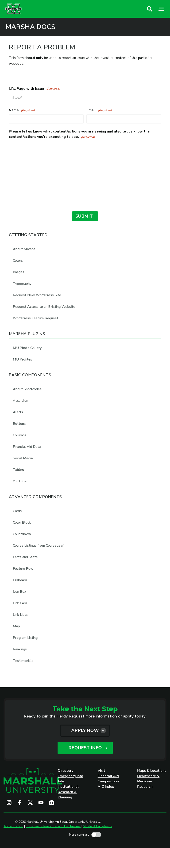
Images (18, 272)
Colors (18, 260)
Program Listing (25, 637)
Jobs (61, 781)
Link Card (20, 603)
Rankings (20, 649)
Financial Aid (108, 776)
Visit (101, 770)
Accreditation (13, 826)
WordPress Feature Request (35, 318)
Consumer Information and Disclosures (53, 826)
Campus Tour (109, 781)
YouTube (20, 481)
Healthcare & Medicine (148, 779)
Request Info (85, 748)
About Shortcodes (27, 389)
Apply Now (85, 730)
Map (16, 626)
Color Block (22, 522)
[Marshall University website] (13, 9)
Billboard (20, 580)
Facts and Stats (25, 557)
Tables (18, 469)
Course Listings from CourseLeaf (38, 545)
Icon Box (19, 591)
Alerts (18, 412)
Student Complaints (97, 826)
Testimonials (23, 660)
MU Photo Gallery (27, 347)
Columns (19, 435)
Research (145, 786)
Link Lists (20, 614)
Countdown (22, 534)
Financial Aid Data (27, 446)
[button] (149, 9)
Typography (22, 283)
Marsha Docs (30, 27)
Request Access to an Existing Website (44, 306)
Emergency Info (70, 776)
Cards (17, 511)
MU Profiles (22, 359)
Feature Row (23, 568)
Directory (65, 770)
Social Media (23, 458)
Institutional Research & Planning (68, 792)
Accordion (20, 400)
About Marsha (24, 249)
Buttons (19, 423)
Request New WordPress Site (37, 295)
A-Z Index (106, 786)
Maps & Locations (151, 770)
